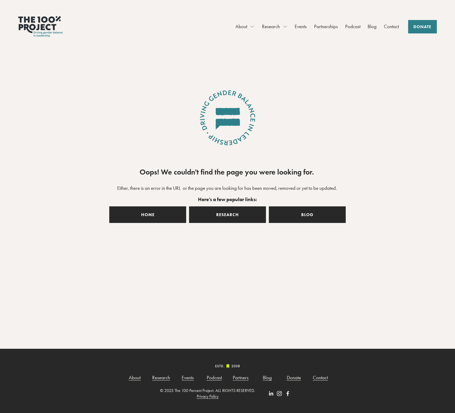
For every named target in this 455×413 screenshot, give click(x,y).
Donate (422, 26)
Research (161, 378)
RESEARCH (227, 214)
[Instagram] (279, 393)
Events (301, 26)
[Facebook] (287, 393)
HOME (148, 214)
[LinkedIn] (271, 393)
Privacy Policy (208, 396)
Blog (372, 26)
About (135, 378)
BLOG (307, 214)
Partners (241, 378)
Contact (391, 26)
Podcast (352, 26)
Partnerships (326, 26)
